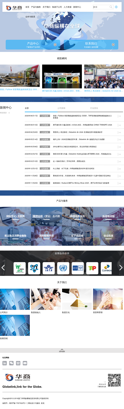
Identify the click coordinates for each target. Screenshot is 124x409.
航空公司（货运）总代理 (46, 216)
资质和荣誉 (98, 312)
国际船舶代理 (46, 235)
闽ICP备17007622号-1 (17, 403)
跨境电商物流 (77, 216)
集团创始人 (36, 312)
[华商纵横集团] (14, 8)
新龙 (42, 403)
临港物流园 (108, 216)
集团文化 (66, 312)
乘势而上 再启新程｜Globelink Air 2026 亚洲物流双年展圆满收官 (104, 90)
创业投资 (108, 235)
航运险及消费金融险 (15, 235)
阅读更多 (3, 113)
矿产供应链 (77, 235)
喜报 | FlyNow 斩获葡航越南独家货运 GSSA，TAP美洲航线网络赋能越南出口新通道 (20, 89)
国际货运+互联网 (15, 216)
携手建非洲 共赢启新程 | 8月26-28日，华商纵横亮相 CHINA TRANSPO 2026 (62, 90)
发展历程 (4, 338)
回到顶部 (62, 351)
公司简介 (4, 312)
